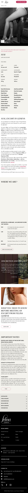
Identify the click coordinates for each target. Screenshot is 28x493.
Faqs (17, 437)
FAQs (6, 388)
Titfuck (15, 107)
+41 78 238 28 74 (17, 471)
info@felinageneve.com (9, 479)
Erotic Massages (4, 95)
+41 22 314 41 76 (8, 471)
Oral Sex (16, 105)
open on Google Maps (7, 249)
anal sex (12, 162)
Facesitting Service (18, 95)
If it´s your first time (5, 437)
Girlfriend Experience (19, 99)
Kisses (15, 103)
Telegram (6, 476)
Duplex (15, 93)
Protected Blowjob (5, 97)
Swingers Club (4, 107)
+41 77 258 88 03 (8, 473)
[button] (19, 490)
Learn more (6, 326)
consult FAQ (14, 277)
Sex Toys (3, 109)
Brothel (2, 434)
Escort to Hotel (4, 103)
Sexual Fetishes (17, 97)
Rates (17, 434)
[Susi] (14, 25)
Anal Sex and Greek (18, 89)
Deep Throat (3, 93)
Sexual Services (4, 431)
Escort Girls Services (5, 89)
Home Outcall (17, 101)
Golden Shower (4, 101)
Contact (17, 440)
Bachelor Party (4, 91)
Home (2, 5)
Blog (2, 440)
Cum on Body (4, 99)
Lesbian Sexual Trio (5, 105)
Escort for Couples (18, 91)
